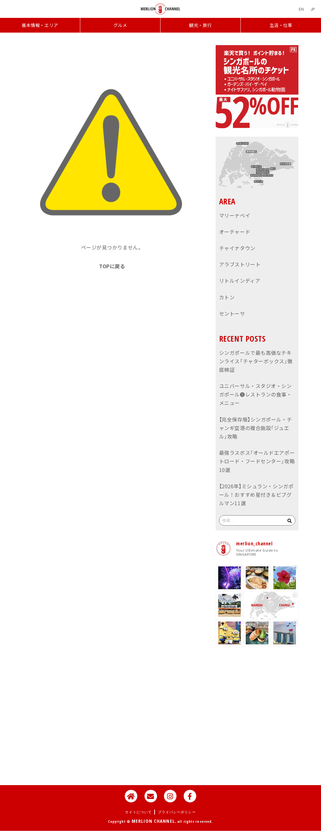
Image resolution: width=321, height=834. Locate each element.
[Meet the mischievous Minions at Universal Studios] (229, 633)
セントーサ (232, 313)
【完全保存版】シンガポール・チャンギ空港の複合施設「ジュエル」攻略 (255, 428)
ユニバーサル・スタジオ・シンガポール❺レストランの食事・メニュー (255, 394)
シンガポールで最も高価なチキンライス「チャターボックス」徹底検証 (255, 361)
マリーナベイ (234, 215)
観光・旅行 (200, 25)
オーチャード (234, 231)
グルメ (120, 25)
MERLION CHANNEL (153, 821)
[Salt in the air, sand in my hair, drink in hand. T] (229, 605)
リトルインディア (239, 280)
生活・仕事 (281, 25)
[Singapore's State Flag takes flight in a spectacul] (284, 633)
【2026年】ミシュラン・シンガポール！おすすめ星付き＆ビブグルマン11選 (256, 494)
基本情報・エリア (40, 25)
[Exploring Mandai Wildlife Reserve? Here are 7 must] (257, 605)
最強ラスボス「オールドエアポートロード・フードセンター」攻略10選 (257, 461)
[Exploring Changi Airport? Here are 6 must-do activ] (284, 605)
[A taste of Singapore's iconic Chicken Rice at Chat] (257, 578)
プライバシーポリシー (177, 812)
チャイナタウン (237, 248)
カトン (227, 297)
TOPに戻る (112, 266)
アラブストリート (239, 264)
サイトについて (138, 812)
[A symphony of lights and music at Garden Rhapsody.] (229, 578)
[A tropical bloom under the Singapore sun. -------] (284, 578)
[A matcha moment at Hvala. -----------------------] (257, 633)
